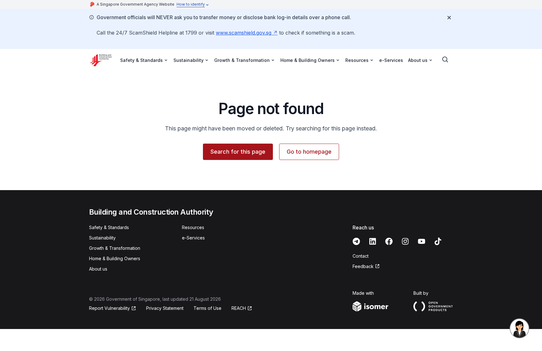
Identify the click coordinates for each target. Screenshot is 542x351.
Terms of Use (207, 308)
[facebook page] (389, 241)
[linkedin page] (372, 241)
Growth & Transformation (114, 248)
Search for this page (237, 151)
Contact (361, 256)
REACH (238, 308)
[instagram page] (405, 241)
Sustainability (102, 237)
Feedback (363, 266)
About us (98, 268)
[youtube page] (421, 241)
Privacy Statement (164, 308)
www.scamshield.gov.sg (243, 33)
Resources (193, 227)
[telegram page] (356, 241)
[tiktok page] (438, 241)
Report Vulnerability (109, 308)
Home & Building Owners (114, 258)
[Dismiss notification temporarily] (449, 17)
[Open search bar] (445, 59)
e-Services (391, 60)
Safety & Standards (109, 227)
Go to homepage (309, 151)
